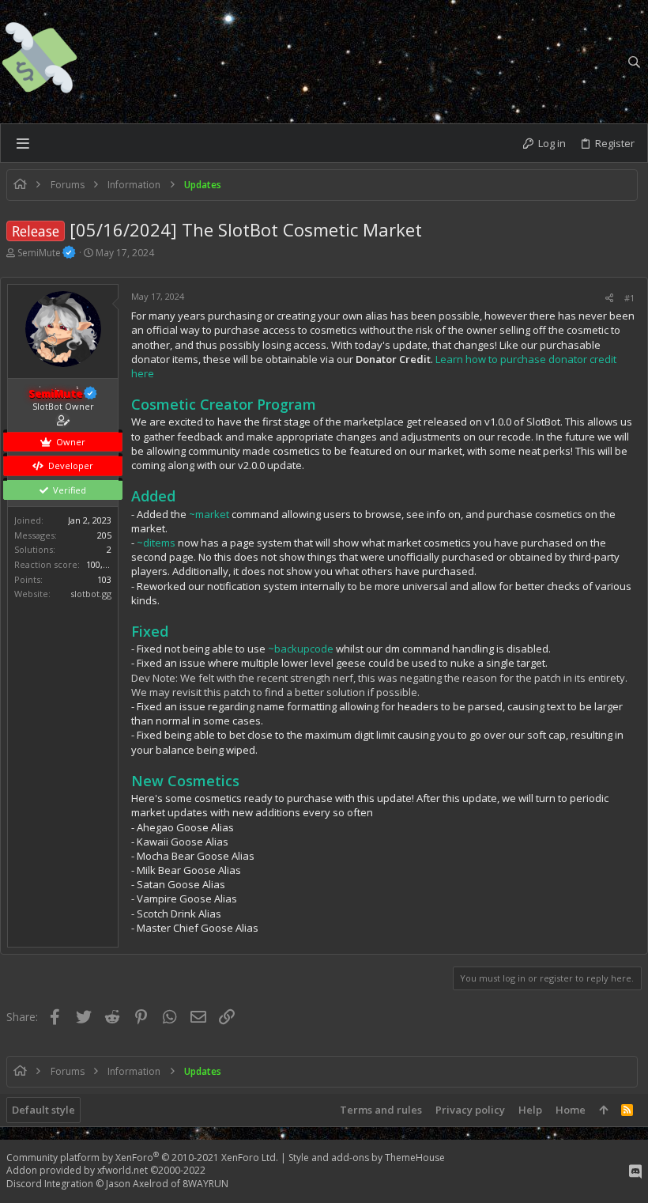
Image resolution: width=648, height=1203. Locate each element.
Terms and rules (381, 1110)
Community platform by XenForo (142, 1157)
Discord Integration (49, 1183)
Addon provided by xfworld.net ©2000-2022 (105, 1170)
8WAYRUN (205, 1183)
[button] (22, 143)
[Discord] (635, 1171)
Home (571, 1110)
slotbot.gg (90, 594)
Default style (43, 1110)
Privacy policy (470, 1110)
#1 (629, 298)
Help (530, 1110)
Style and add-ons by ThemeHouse (366, 1157)
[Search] (634, 61)
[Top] (603, 1110)
